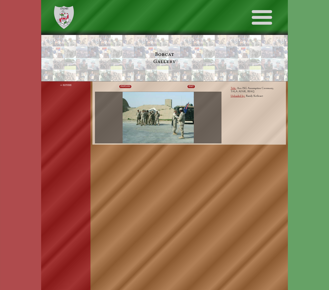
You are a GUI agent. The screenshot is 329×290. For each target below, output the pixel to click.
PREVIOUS (125, 87)
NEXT (191, 87)
